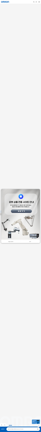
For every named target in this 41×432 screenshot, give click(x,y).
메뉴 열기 (39, 2)
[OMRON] (5, 2)
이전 (1, 425)
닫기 (30, 241)
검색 (34, 2)
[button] (10, 425)
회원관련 (36, 2)
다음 (4, 425)
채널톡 (36, 422)
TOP (38, 426)
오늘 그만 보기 (10, 241)
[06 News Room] (1, 221)
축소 (34, 422)
